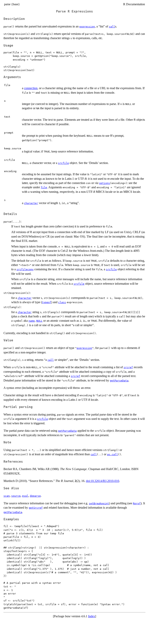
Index (91, 616)
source (16, 495)
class (62, 302)
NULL (39, 320)
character (31, 203)
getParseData (119, 380)
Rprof (137, 503)
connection (30, 88)
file (44, 187)
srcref (128, 367)
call (112, 26)
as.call (112, 454)
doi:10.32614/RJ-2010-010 (102, 481)
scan (6, 495)
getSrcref (36, 507)
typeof (46, 302)
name (32, 320)
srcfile (63, 163)
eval (25, 495)
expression (87, 26)
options (104, 183)
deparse (35, 495)
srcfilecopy (25, 269)
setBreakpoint (99, 503)
